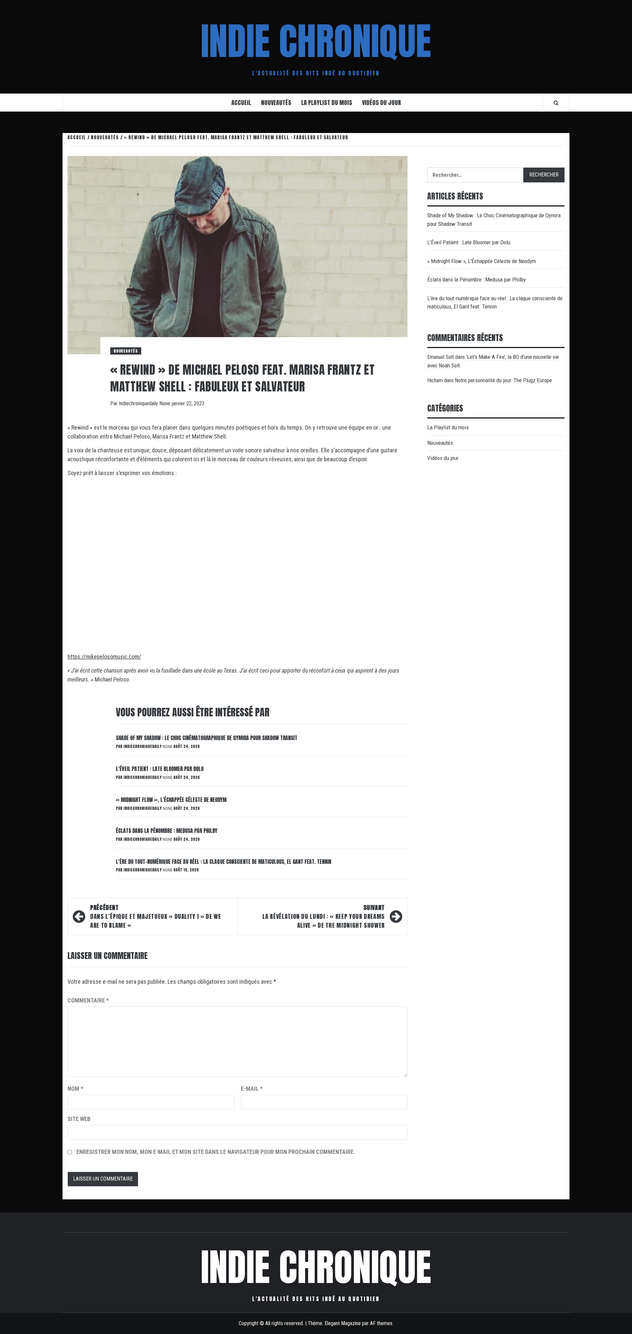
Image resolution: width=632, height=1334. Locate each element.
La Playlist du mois (326, 102)
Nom (75, 1088)
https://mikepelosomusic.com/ (104, 656)
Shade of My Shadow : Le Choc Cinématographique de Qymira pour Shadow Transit (206, 738)
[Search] (556, 103)
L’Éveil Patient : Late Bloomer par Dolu (159, 769)
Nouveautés (276, 102)
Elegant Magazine (343, 1323)
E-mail (252, 1088)
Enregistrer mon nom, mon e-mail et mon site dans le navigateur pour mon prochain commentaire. (215, 1151)
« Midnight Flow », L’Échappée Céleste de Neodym (171, 800)
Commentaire (88, 1000)
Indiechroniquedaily (139, 403)
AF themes (381, 1323)
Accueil (241, 102)
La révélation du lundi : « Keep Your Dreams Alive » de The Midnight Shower (323, 916)
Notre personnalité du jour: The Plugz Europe (503, 380)
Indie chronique (316, 41)
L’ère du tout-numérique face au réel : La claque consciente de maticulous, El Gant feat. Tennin (223, 862)
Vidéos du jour (381, 102)
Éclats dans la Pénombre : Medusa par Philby (166, 831)
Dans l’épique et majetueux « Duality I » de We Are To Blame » (155, 916)
